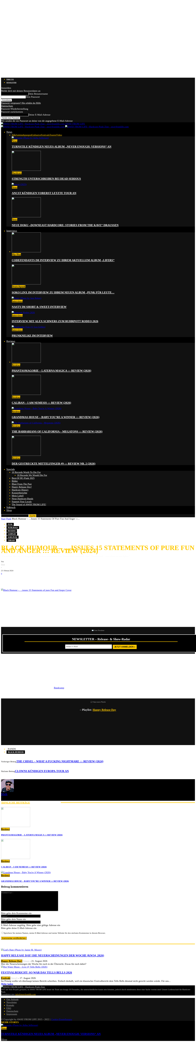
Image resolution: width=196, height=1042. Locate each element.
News (9, 132)
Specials (10, 469)
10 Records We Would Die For (32, 475)
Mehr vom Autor (45, 802)
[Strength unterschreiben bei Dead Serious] (26, 170)
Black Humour (16, 752)
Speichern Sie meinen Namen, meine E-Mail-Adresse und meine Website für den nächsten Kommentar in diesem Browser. (54, 933)
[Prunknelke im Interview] (28, 327)
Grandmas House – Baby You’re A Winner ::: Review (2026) (55, 417)
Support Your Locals (22, 501)
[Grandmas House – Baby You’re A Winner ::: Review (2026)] (36, 408)
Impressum (11, 1014)
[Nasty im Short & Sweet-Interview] (26, 298)
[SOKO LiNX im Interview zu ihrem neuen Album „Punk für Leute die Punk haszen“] (26, 283)
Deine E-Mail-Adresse (39, 114)
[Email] (13, 579)
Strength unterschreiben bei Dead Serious (46, 178)
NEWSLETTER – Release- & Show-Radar (101, 639)
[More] (47, 579)
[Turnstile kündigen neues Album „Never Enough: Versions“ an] (30, 138)
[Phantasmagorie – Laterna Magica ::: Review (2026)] (26, 362)
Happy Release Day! (22, 487)
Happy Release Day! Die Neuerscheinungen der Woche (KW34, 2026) (52, 955)
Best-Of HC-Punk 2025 (23, 478)
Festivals (45, 135)
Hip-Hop (16, 254)
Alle (14, 135)
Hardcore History (20, 489)
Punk (8, 518)
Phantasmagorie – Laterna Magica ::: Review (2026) (51, 370)
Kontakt (10, 1005)
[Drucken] (29, 579)
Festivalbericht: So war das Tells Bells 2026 (36, 972)
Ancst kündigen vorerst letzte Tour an (44, 193)
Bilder (15, 481)
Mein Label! (18, 495)
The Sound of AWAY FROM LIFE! (29, 504)
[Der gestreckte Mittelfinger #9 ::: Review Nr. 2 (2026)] (26, 455)
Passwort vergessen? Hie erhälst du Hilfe (21, 103)
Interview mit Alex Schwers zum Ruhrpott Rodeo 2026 (55, 321)
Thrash (11, 540)
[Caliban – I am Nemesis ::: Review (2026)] (26, 394)
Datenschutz (7, 106)
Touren (52, 135)
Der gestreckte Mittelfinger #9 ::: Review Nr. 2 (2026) (53, 463)
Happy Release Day (104, 709)
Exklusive (36, 135)
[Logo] (33, 126)
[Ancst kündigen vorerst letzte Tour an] (19, 184)
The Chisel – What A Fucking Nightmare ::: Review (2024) (59, 761)
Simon (26, 961)
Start (3, 518)
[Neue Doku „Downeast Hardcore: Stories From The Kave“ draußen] (26, 216)
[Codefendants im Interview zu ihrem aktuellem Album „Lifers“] (26, 251)
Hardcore (17, 173)
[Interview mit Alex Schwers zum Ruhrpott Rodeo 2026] (23, 312)
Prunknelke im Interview (32, 335)
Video (59, 135)
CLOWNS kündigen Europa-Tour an (42, 771)
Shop (9, 510)
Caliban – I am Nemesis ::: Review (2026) (41, 402)
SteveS (14, 978)
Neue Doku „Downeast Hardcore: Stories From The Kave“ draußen (65, 225)
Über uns (10, 79)
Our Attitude (12, 999)
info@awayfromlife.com (25, 994)
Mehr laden (7, 984)
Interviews (11, 230)
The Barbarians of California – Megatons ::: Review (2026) (57, 431)
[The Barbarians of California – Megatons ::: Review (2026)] (36, 422)
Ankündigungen (23, 135)
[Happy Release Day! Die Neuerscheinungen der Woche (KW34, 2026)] (21, 949)
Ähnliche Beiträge (15, 802)
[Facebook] (5, 579)
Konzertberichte (19, 492)
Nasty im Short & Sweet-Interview (39, 306)
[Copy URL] (37, 579)
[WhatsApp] (21, 579)
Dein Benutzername (38, 93)
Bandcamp (59, 687)
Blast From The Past (22, 484)
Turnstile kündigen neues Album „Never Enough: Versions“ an (61, 146)
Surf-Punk (12, 537)
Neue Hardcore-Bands (22, 498)
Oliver (4, 1039)
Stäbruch (10, 507)
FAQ (8, 1008)
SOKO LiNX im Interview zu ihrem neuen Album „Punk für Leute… (63, 292)
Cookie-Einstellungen (61, 1019)
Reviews (10, 341)
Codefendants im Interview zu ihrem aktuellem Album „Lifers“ (63, 260)
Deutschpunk (18, 286)
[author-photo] (7, 791)
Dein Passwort (33, 97)
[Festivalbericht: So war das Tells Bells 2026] (24, 967)
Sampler (12, 534)
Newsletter (11, 82)
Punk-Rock (13, 527)
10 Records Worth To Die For (26, 472)
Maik (3, 564)
